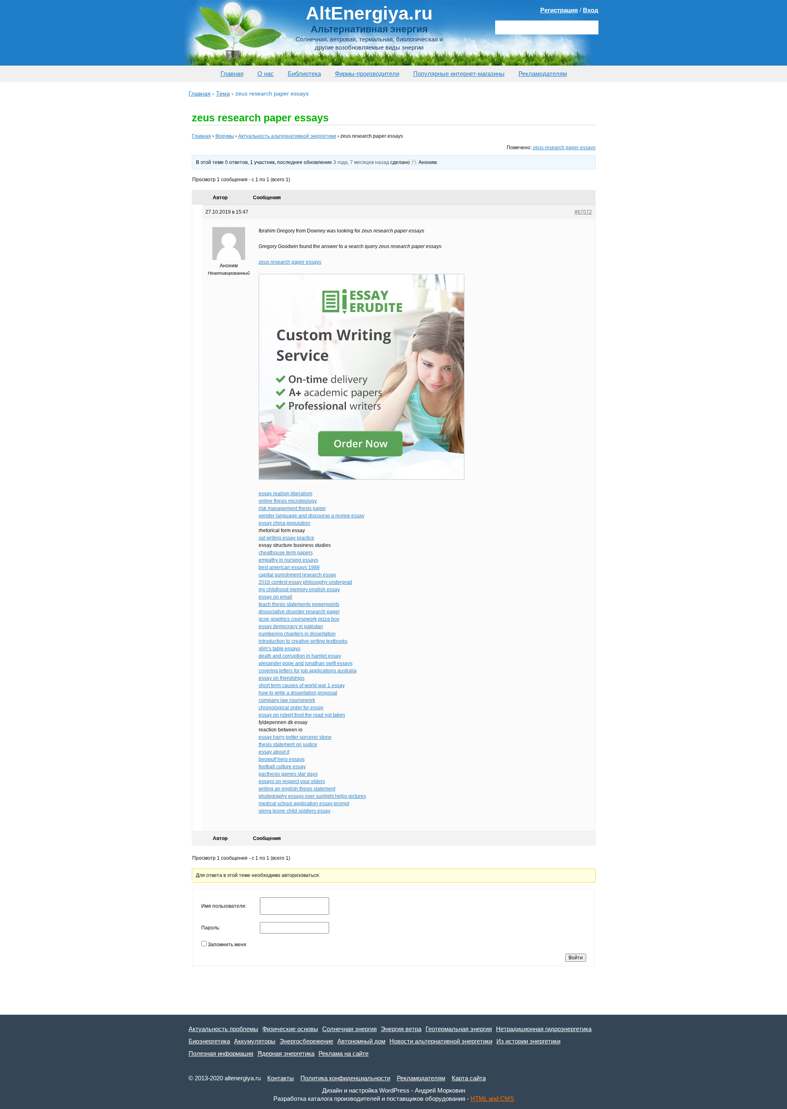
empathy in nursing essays (288, 560)
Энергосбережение (306, 1041)
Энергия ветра (401, 1028)
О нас (265, 73)
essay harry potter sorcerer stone (295, 737)
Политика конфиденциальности (345, 1078)
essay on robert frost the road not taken (302, 715)
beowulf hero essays (282, 759)
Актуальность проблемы (223, 1028)
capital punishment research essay (297, 575)
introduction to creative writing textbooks (303, 641)
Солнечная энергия (349, 1028)
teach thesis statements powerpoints (299, 604)
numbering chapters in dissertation (297, 634)
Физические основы (290, 1028)
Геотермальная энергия (458, 1028)
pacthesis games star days (288, 774)
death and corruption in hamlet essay (300, 656)
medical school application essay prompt (304, 803)
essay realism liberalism (285, 493)
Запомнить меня (227, 944)
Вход (590, 10)
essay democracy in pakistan (291, 626)
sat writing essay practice (286, 538)
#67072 (583, 212)
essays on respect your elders (292, 781)
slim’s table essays (279, 648)
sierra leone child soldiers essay (294, 811)
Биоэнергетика (209, 1041)
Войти (576, 958)
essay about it (274, 752)
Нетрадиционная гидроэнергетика (543, 1028)
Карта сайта (469, 1078)
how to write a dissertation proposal (298, 693)
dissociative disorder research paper (299, 612)
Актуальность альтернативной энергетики (287, 136)
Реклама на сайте (343, 1053)
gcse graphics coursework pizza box (299, 619)
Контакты (280, 1078)
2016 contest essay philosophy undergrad (305, 582)
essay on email (275, 597)
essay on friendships (282, 678)
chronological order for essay (291, 707)
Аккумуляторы (254, 1041)
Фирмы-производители (367, 73)
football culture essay (282, 767)
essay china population (284, 523)
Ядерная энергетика (285, 1053)
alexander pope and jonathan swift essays (306, 663)
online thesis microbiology (288, 501)
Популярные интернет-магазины (459, 73)
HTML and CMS (492, 1098)
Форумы (224, 136)
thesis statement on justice (288, 744)
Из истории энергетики (528, 1041)
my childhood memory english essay (299, 589)
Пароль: (210, 928)
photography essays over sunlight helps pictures (312, 796)
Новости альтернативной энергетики (440, 1041)
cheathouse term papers (286, 553)
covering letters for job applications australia (308, 671)
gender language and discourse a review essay (311, 516)
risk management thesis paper (292, 508)
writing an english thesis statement (297, 789)
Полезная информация (221, 1053)
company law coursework (287, 700)
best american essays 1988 (289, 567)
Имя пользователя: (223, 906)
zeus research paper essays (564, 147)
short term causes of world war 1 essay (302, 685)
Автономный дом (361, 1041)
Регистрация (559, 10)
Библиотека (304, 73)
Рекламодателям (543, 73)
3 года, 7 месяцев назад (361, 162)
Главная (232, 73)
